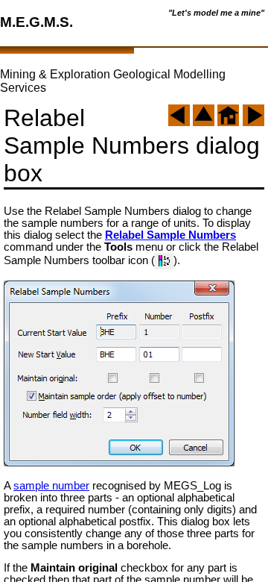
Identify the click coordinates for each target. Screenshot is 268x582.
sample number (51, 486)
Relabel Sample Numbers (170, 235)
